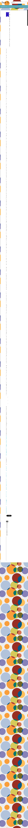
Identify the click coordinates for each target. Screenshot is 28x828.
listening (6, 484)
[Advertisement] (14, 36)
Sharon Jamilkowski (6, 446)
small (6, 502)
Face (6, 468)
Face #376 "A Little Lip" (9, 30)
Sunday (6, 510)
